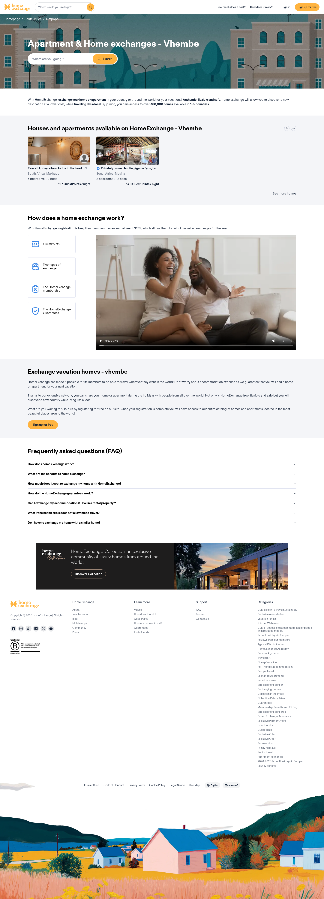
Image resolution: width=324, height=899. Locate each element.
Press (75, 632)
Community (79, 627)
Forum (200, 614)
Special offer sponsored (272, 711)
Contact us (202, 618)
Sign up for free (307, 7)
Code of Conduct (114, 785)
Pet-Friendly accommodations (275, 666)
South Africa (33, 19)
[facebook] (13, 629)
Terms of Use (91, 785)
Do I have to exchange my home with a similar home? (64, 522)
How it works (265, 725)
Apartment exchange (270, 756)
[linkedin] (36, 629)
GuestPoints (141, 618)
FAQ (198, 609)
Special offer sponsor (270, 684)
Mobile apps (79, 623)
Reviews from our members (274, 639)
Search (107, 59)
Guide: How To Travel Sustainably (277, 609)
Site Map (194, 785)
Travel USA (264, 657)
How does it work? (261, 7)
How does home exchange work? (51, 464)
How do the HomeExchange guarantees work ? (60, 493)
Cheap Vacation (267, 662)
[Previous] (287, 128)
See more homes (284, 193)
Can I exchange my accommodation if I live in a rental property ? (72, 503)
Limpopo (52, 19)
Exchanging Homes (269, 689)
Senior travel (265, 752)
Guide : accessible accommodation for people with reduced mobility (285, 629)
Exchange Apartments (271, 675)
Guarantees (141, 627)
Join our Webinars (268, 623)
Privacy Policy (137, 785)
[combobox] (65, 7)
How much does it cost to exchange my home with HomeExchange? (74, 483)
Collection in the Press (271, 693)
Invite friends (141, 632)
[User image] (84, 158)
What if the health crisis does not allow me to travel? (64, 513)
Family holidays (267, 747)
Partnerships (265, 743)
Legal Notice (177, 785)
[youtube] (51, 629)
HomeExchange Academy (273, 648)
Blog (75, 618)
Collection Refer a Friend (272, 698)
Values (138, 609)
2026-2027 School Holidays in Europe (280, 761)
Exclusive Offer (266, 734)
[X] (43, 629)
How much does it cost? (231, 7)
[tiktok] (29, 629)
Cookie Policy (157, 785)
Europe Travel (266, 671)
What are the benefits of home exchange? (56, 474)
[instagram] (21, 629)
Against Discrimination (271, 644)
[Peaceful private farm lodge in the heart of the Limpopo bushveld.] (59, 162)
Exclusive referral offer (271, 614)
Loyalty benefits (267, 765)
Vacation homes (267, 680)
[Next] (293, 128)
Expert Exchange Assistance (274, 716)
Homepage (12, 19)
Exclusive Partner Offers (272, 720)
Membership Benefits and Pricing (277, 707)
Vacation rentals (267, 618)
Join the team (80, 614)
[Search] (90, 7)
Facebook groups (268, 653)
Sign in (286, 7)
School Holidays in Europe (273, 635)
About (76, 609)
